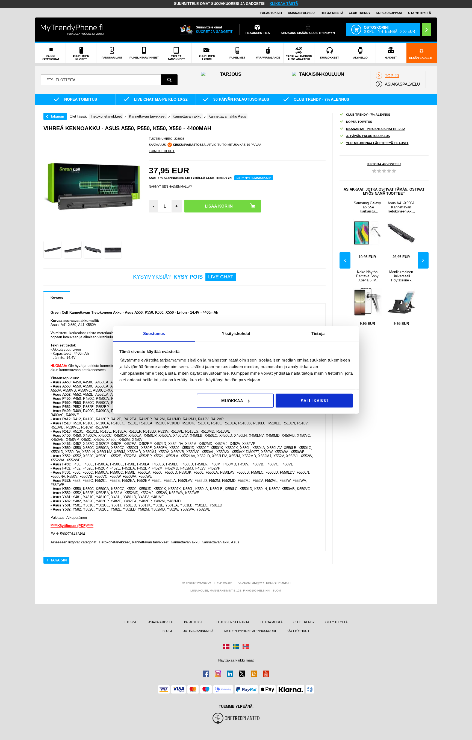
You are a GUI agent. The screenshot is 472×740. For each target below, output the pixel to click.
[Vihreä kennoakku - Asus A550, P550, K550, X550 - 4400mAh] (52, 250)
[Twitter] (242, 674)
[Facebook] (206, 674)
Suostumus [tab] (154, 333)
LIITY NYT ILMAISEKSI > (254, 177)
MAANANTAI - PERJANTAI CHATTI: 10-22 (375, 128)
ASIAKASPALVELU (301, 12)
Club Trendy (359, 12)
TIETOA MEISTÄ (331, 12)
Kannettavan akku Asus (220, 542)
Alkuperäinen (76, 517)
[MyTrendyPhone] (72, 29)
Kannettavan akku (185, 542)
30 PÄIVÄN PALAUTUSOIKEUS (368, 136)
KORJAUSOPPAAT (389, 12)
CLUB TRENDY (303, 622)
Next (423, 260)
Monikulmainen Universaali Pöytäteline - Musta (401, 276)
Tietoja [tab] (317, 333)
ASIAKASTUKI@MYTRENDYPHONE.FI (264, 582)
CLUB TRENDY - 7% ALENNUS (368, 114)
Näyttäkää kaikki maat (236, 660)
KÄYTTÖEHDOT (298, 631)
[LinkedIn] (230, 674)
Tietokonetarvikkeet (114, 542)
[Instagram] (218, 674)
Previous (345, 260)
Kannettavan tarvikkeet (150, 542)
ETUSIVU (131, 622)
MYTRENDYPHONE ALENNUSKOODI (250, 631)
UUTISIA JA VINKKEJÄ (198, 631)
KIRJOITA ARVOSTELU (384, 164)
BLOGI (167, 631)
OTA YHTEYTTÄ (419, 12)
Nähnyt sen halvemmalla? (170, 186)
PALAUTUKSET (271, 12)
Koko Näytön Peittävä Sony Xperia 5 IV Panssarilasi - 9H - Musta (367, 276)
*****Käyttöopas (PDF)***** (72, 526)
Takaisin (57, 116)
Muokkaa (232, 400)
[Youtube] (266, 674)
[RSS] (254, 674)
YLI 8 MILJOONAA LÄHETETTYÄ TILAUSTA (377, 143)
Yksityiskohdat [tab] (236, 333)
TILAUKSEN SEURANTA (232, 622)
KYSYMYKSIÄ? (183, 277)
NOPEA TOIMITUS (359, 121)
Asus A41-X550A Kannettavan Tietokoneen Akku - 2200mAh (401, 207)
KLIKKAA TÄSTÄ (284, 4)
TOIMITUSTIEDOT (162, 151)
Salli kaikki (314, 400)
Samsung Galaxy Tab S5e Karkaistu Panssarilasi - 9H (367, 207)
